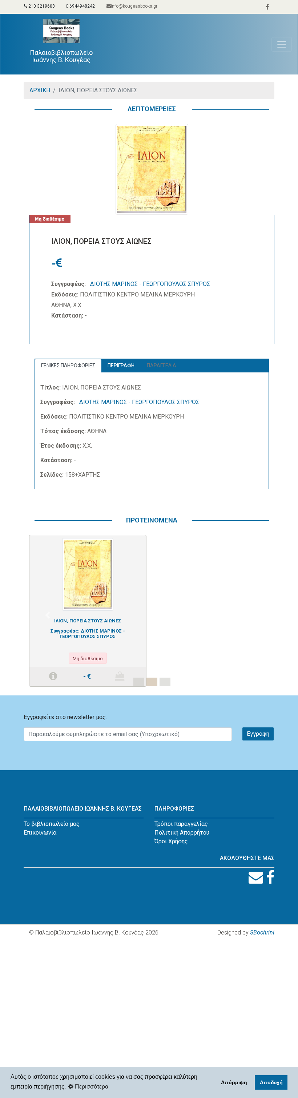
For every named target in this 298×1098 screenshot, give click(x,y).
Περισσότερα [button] (90, 1086)
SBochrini (262, 932)
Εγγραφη (258, 733)
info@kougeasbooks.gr (134, 6)
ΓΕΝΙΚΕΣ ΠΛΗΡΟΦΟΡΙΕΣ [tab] (68, 365)
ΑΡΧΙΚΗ (39, 90)
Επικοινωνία (40, 832)
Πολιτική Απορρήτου (181, 832)
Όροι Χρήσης (171, 841)
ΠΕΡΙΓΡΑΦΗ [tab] (121, 365)
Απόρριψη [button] (234, 1082)
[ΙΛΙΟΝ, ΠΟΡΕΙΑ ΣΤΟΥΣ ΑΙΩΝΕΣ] (87, 573)
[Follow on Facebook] (270, 877)
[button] (47, 615)
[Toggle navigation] (281, 44)
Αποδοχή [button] (271, 1082)
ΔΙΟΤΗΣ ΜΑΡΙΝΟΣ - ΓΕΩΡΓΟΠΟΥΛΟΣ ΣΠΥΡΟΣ (150, 283)
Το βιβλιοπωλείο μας (52, 823)
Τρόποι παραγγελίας (181, 823)
